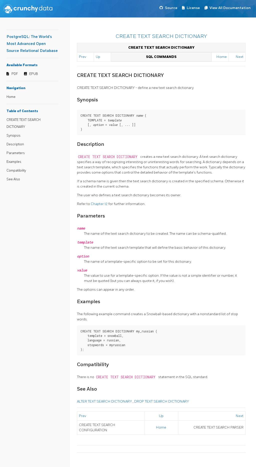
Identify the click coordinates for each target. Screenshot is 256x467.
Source (171, 8)
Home (11, 97)
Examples (13, 162)
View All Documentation (230, 8)
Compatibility (16, 171)
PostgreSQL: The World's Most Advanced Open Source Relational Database (32, 43)
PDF (15, 74)
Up (98, 57)
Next (240, 57)
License (193, 8)
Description (15, 144)
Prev (82, 57)
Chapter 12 (99, 204)
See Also (13, 179)
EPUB (33, 74)
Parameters (15, 153)
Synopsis (13, 136)
